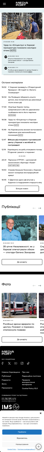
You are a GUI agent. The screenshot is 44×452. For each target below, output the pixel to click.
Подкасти (6, 380)
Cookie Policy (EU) (30, 388)
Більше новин (22, 189)
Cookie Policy (12, 449)
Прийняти (22, 432)
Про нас (25, 372)
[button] (40, 413)
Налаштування (22, 444)
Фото (4, 384)
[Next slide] (39, 208)
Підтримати (7, 388)
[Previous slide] (34, 208)
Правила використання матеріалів (28, 382)
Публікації (6, 376)
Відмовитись (22, 438)
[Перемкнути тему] (38, 446)
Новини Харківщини (11, 372)
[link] (3, 363)
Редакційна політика (31, 376)
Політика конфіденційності (26, 449)
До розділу (22, 262)
